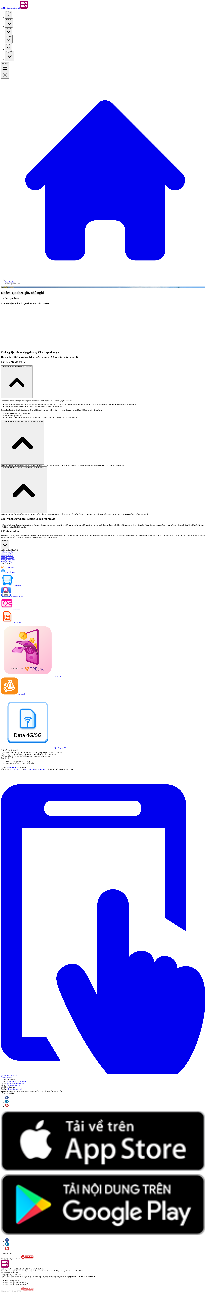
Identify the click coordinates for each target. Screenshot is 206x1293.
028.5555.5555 (41, 769)
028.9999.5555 (29, 769)
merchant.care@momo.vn (15, 1083)
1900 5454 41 (12, 767)
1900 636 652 (17, 1081)
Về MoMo (9, 19)
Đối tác (8, 44)
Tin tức (8, 28)
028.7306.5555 (18, 769)
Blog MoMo (9, 52)
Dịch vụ (8, 12)
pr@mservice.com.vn (13, 1089)
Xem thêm (5, 541)
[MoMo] (105, 280)
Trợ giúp (8, 36)
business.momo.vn (14, 1085)
